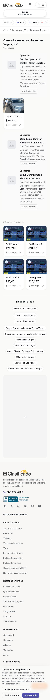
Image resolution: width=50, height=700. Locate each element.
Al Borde (7, 616)
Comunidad (8, 635)
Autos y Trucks (39, 30)
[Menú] (41, 5)
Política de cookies (12, 563)
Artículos (7, 645)
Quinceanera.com (11, 591)
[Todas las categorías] (30, 5)
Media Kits (8, 533)
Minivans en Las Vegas (25, 363)
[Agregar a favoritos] (20, 125)
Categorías (8, 650)
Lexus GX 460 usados (25, 315)
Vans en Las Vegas (25, 340)
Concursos (8, 640)
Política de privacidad (13, 558)
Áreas (6, 655)
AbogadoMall (9, 611)
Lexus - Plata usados (25, 321)
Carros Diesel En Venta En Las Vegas (25, 368)
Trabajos (7, 538)
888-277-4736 (15, 492)
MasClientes (8, 606)
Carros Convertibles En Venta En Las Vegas (25, 334)
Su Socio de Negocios (13, 601)
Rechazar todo (12, 695)
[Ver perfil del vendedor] (6, 101)
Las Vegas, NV (19, 30)
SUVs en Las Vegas (25, 357)
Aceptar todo (30, 695)
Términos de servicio (13, 543)
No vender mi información (15, 573)
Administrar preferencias (17, 689)
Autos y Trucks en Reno (25, 308)
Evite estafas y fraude (13, 553)
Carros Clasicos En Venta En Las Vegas (25, 351)
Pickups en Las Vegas (25, 345)
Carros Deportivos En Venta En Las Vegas (25, 328)
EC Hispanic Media (11, 587)
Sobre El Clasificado (12, 528)
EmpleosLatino (10, 596)
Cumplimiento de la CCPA (14, 568)
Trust (5, 548)
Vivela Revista (9, 621)
